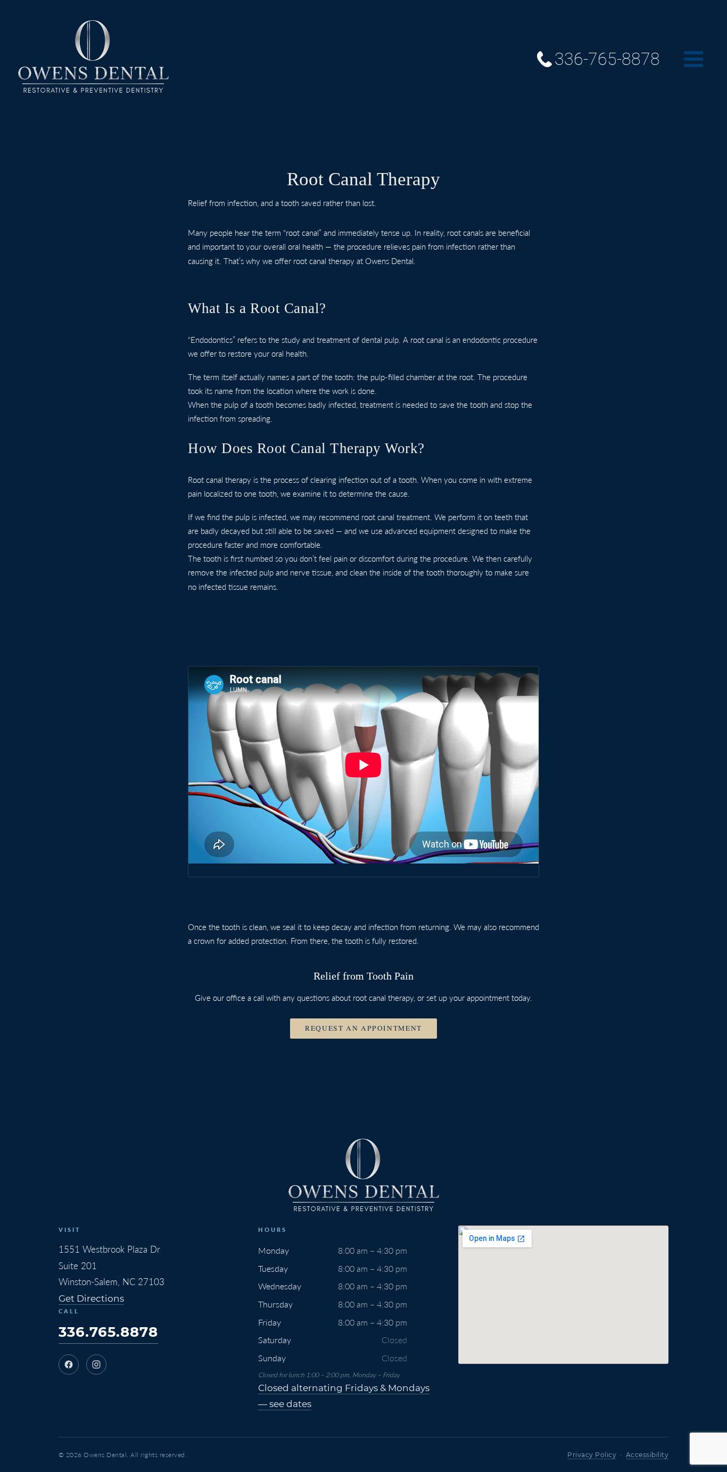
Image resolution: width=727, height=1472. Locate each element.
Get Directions (91, 1298)
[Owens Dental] (93, 58)
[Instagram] (96, 1364)
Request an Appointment (363, 1028)
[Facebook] (69, 1364)
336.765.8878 (108, 1332)
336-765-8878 (607, 59)
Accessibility (647, 1455)
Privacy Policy (591, 1455)
